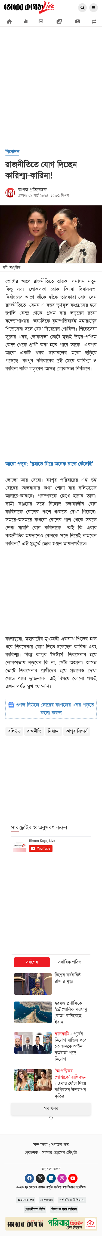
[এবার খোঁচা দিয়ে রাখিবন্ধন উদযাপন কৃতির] (51, 1084)
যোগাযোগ (47, 1200)
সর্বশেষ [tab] (32, 962)
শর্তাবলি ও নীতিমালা (71, 1200)
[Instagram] (62, 1178)
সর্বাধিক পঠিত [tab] (69, 962)
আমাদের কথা (26, 1200)
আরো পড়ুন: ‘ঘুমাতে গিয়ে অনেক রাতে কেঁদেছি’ (49, 463)
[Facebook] (29, 1178)
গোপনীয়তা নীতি (35, 1209)
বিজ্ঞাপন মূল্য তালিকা (64, 1209)
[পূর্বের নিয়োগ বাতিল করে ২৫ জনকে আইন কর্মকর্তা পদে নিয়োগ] (51, 1047)
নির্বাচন (54, 731)
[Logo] (29, 7)
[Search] (82, 8)
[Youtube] (73, 1178)
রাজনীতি (34, 731)
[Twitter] (40, 1178)
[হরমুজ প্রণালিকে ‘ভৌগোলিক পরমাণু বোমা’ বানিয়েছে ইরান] (51, 1013)
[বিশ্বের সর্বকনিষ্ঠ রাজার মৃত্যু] (51, 984)
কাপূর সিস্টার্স (77, 731)
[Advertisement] (51, 59)
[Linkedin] (51, 1178)
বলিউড (14, 731)
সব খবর (51, 1108)
